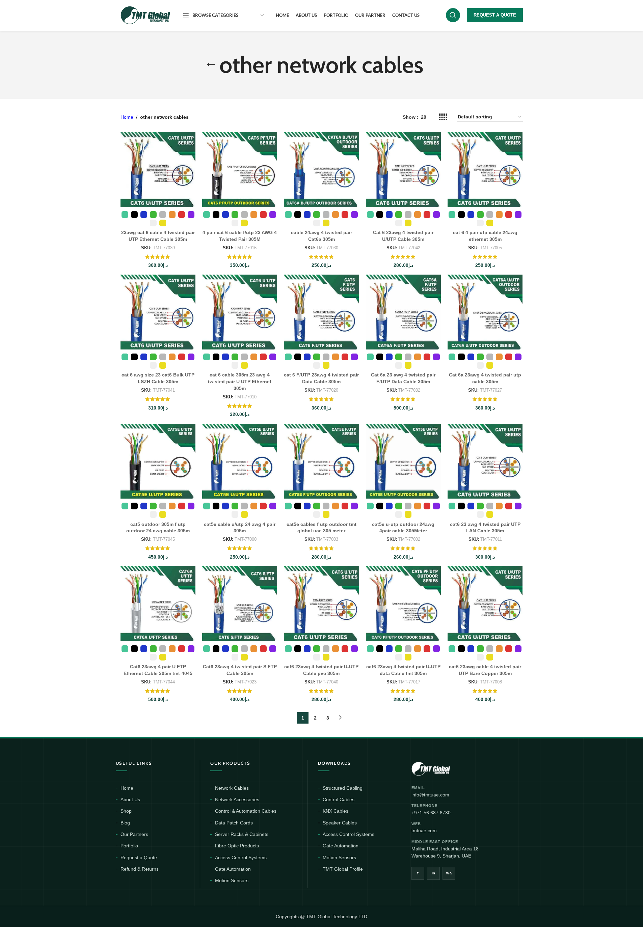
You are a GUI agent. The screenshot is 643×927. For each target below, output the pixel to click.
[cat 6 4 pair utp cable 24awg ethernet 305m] (485, 169)
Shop (126, 811)
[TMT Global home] (446, 768)
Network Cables (232, 788)
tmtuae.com (424, 830)
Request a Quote (138, 857)
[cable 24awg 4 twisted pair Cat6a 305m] (321, 169)
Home (126, 117)
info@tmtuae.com (430, 794)
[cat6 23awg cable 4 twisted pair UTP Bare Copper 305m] (485, 603)
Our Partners (134, 834)
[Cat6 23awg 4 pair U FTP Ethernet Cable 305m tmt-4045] (157, 603)
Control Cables (338, 799)
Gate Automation (233, 869)
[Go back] (211, 65)
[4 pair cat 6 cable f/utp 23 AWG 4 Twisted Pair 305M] (239, 169)
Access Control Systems (241, 857)
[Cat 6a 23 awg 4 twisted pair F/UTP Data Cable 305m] (403, 312)
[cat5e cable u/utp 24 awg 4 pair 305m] (239, 461)
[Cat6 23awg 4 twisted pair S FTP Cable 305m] (239, 603)
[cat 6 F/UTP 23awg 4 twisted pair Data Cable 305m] (321, 312)
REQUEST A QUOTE (495, 15)
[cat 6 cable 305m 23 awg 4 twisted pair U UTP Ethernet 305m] (239, 312)
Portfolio (129, 845)
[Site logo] (145, 15)
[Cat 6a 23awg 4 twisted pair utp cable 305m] (485, 312)
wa (449, 873)
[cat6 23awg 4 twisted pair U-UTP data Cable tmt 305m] (403, 603)
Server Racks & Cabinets (241, 834)
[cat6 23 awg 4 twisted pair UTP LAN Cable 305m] (485, 461)
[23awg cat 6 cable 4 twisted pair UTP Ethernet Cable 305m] (157, 169)
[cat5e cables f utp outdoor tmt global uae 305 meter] (321, 461)
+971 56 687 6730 (431, 812)
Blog (125, 822)
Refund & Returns (139, 869)
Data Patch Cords (234, 822)
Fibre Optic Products (237, 845)
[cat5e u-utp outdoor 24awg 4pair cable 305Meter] (403, 461)
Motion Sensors (231, 880)
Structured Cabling (343, 788)
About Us (130, 799)
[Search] (453, 15)
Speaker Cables (340, 822)
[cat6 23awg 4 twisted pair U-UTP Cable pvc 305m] (321, 603)
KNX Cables (335, 811)
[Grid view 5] (443, 117)
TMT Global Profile (343, 869)
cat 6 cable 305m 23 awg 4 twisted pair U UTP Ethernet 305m (239, 381)
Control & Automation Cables (245, 811)
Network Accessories (237, 799)
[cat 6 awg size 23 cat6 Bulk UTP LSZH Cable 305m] (157, 312)
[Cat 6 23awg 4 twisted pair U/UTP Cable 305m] (403, 169)
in (433, 873)
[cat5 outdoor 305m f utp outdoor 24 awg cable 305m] (157, 461)
